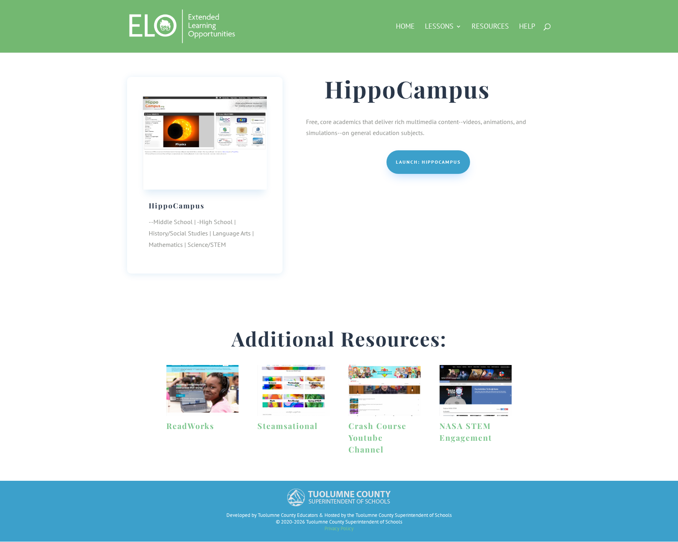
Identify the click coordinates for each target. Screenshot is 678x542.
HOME (405, 27)
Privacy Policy (339, 528)
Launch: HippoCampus (428, 162)
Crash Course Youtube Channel (377, 437)
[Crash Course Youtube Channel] (384, 390)
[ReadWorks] (202, 390)
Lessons (439, 27)
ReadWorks (190, 425)
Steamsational (287, 425)
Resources (490, 27)
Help (527, 27)
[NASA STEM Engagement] (475, 390)
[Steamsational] (293, 390)
